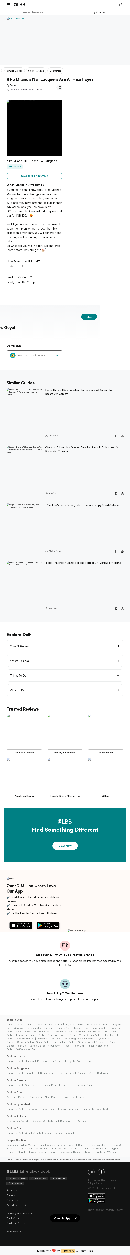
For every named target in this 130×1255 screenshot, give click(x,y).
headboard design (70, 1151)
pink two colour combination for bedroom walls (80, 1148)
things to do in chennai (20, 1085)
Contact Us (13, 1200)
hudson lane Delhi (63, 1042)
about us (12, 1190)
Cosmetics (50, 1159)
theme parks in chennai (82, 1085)
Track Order (13, 1218)
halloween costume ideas (41, 1151)
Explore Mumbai (16, 1056)
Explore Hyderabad (18, 1104)
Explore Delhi (15, 1019)
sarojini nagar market (88, 1031)
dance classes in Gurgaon (44, 1045)
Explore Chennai (17, 1080)
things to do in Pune (72, 1097)
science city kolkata (45, 1120)
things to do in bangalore (22, 1073)
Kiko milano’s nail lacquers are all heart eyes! (97, 1159)
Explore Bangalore (18, 1068)
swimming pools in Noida (78, 1038)
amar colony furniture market (33, 1031)
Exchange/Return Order (20, 1213)
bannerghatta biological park (57, 1073)
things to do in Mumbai (20, 1061)
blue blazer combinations (93, 1144)
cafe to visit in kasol (68, 1027)
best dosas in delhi (95, 1027)
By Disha (11, 85)
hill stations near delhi (20, 1024)
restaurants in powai (49, 1061)
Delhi (16, 1159)
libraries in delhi (63, 1031)
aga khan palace (16, 1097)
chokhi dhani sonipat (40, 1027)
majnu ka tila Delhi (89, 1035)
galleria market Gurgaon (92, 1042)
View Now (65, 845)
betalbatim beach (65, 1132)
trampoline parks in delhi (30, 1035)
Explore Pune (14, 1092)
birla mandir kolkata (18, 1120)
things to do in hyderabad (22, 1108)
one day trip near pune (43, 1097)
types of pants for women (100, 1151)
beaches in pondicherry (51, 1085)
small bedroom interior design (57, 1144)
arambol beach (42, 1132)
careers (11, 1195)
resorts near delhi (74, 1045)
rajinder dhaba (74, 1024)
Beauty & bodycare (32, 1159)
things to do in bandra (78, 1061)
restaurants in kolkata (73, 1120)
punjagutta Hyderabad (95, 1108)
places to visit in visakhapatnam (59, 1108)
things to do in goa (18, 1132)
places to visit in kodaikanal (94, 1073)
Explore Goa (14, 1128)
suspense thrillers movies (21, 1144)
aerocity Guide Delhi (49, 1038)
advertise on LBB (16, 1204)
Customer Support (17, 1223)
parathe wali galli (97, 1024)
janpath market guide (49, 1024)
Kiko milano (65, 1159)
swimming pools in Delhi (61, 1035)
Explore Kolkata (16, 1116)
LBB (8, 1159)
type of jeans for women (33, 1148)
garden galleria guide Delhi (33, 1042)
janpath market (25, 1038)
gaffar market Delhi (27, 1049)
